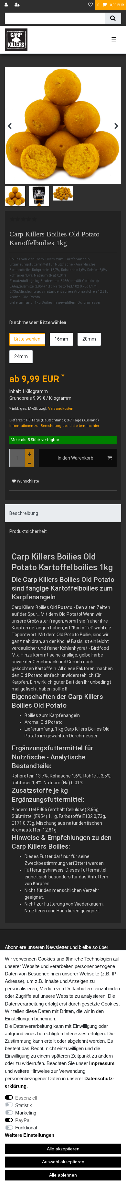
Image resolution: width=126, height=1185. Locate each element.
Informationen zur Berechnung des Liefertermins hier (54, 426)
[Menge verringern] (29, 462)
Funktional (26, 1127)
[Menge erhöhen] (29, 453)
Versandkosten (60, 409)
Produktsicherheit (28, 531)
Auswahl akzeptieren (63, 1161)
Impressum (101, 1063)
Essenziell (26, 1098)
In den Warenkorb (75, 458)
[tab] (63, 513)
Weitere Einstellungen (29, 1135)
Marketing (25, 1112)
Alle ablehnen (63, 1175)
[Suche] (113, 18)
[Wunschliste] (90, 5)
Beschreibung (23, 513)
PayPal (22, 1120)
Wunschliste (27, 481)
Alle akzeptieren (63, 1148)
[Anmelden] (6, 5)
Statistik (23, 1105)
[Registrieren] (17, 5)
